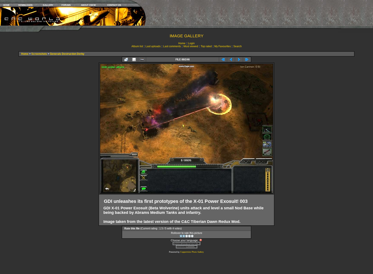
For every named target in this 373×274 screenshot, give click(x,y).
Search (237, 46)
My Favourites (222, 46)
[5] (192, 236)
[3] (186, 236)
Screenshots (39, 53)
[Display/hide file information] (134, 59)
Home (181, 43)
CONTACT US (114, 5)
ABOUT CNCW (88, 5)
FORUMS (66, 5)
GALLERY (48, 5)
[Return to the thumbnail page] (126, 59)
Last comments (172, 46)
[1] (181, 236)
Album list (137, 46)
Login (191, 43)
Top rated (206, 46)
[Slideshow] (142, 59)
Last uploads (153, 46)
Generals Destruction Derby (67, 53)
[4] (189, 236)
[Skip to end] (247, 59)
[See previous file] (231, 59)
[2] (183, 236)
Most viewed (190, 46)
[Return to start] (223, 59)
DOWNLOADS (25, 5)
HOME (6, 5)
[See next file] (239, 59)
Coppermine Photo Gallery (192, 252)
